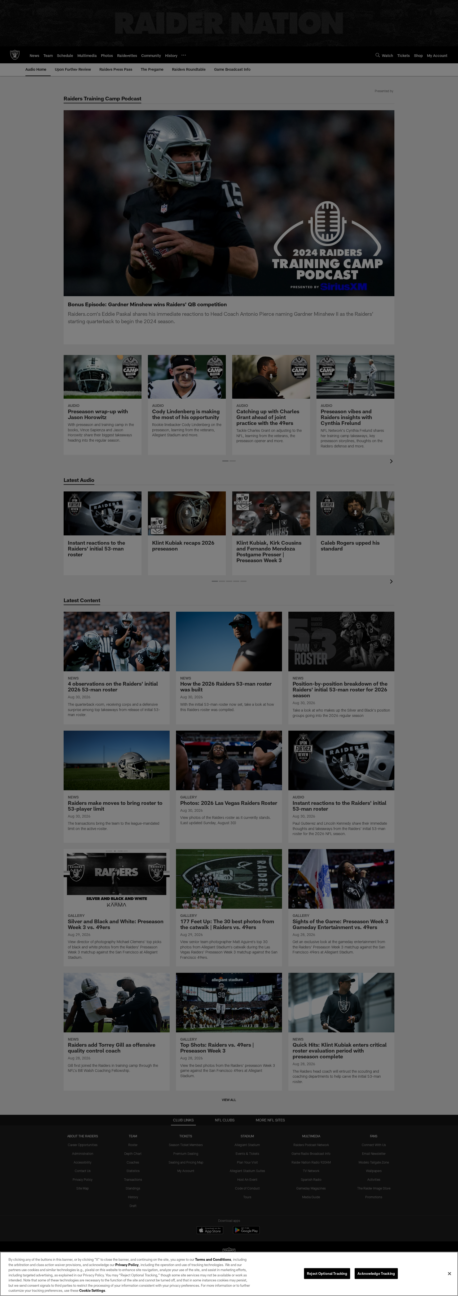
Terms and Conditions (213, 1259)
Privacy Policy (127, 1265)
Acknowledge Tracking (376, 1273)
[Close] (449, 1273)
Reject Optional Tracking (327, 1273)
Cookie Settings (92, 1290)
